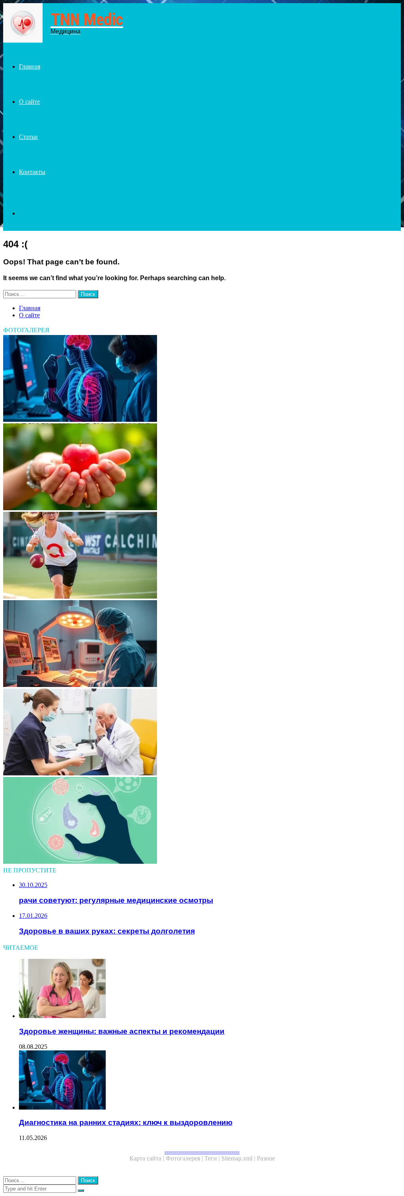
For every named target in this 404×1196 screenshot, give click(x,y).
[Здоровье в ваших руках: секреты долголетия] (202, 467)
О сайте (29, 101)
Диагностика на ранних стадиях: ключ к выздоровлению (125, 1122)
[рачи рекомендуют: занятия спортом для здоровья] (202, 556)
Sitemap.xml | (239, 1158)
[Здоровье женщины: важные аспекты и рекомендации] (210, 989)
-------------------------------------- (202, 1151)
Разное (266, 1158)
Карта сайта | (147, 1158)
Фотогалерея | (185, 1158)
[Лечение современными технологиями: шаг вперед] (202, 644)
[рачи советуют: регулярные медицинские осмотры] (202, 733)
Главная (29, 66)
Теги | (212, 1158)
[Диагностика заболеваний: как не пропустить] (202, 821)
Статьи (28, 136)
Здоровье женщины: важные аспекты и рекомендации (121, 1031)
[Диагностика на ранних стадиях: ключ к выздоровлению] (202, 379)
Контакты (32, 171)
